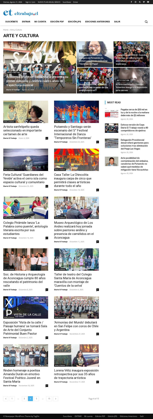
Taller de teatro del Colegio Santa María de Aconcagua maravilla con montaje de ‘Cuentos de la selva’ (73, 280)
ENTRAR (78, 416)
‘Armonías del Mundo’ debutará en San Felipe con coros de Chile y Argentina (76, 326)
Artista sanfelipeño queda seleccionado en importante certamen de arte (22, 130)
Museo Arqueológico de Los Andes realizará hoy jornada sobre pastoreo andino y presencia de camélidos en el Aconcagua (74, 230)
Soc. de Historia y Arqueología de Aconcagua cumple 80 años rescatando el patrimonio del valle (24, 280)
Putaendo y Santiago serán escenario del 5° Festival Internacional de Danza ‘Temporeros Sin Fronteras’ (72, 132)
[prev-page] (5, 398)
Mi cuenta (88, 416)
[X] (139, 2)
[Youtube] (148, 2)
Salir (142, 416)
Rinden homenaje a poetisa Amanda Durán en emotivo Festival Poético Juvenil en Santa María (21, 376)
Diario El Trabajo (10, 138)
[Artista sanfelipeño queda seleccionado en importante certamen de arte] (25, 112)
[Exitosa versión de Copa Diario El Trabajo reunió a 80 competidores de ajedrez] (111, 128)
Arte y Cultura (13, 72)
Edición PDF (100, 416)
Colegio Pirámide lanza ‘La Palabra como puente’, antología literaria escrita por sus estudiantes (25, 228)
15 (49, 398)
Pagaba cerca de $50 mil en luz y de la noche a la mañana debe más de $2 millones (135, 112)
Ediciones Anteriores (128, 416)
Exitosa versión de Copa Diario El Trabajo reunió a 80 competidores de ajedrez (134, 128)
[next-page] (55, 398)
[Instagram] (135, 2)
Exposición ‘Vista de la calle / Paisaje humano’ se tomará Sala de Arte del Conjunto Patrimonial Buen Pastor (25, 328)
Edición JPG (112, 416)
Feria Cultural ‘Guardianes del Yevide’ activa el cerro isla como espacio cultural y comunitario (25, 178)
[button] (146, 21)
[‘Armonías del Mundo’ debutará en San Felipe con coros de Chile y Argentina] (76, 307)
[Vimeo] (144, 2)
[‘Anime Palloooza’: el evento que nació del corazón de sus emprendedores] (95, 80)
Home (5, 29)
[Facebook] (131, 2)
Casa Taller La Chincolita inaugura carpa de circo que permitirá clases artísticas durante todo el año (72, 180)
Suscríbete (67, 416)
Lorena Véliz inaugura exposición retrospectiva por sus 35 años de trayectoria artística (76, 374)
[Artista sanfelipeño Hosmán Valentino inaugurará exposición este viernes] (132, 80)
